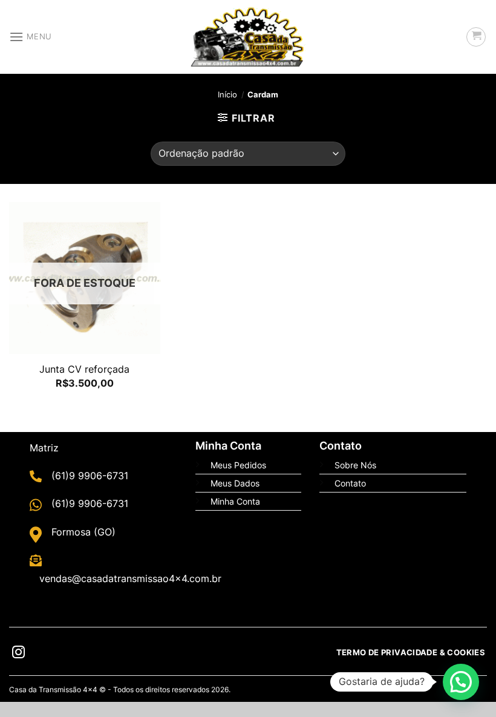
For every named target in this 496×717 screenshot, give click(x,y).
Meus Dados (234, 483)
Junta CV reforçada (84, 369)
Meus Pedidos (238, 465)
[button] (461, 682)
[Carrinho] (476, 37)
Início (227, 94)
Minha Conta (235, 501)
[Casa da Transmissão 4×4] (248, 37)
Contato (350, 483)
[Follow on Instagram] (18, 653)
